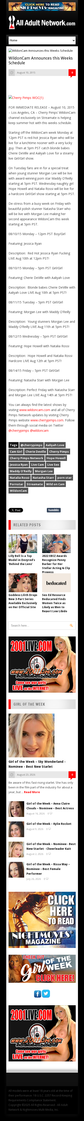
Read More (32, 792)
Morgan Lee (44, 471)
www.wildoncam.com (34, 410)
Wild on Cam (55, 484)
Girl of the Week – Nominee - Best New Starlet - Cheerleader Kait (51, 846)
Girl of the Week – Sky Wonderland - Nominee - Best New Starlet (37, 764)
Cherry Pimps (59, 451)
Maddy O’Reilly (21, 471)
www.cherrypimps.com (46, 420)
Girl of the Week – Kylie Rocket (48, 823)
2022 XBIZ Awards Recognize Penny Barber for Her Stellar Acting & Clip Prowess (56, 564)
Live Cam (37, 465)
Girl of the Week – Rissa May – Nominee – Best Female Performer (48, 869)
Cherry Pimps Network (26, 458)
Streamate (35, 484)
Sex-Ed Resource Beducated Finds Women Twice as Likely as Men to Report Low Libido (54, 603)
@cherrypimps (19, 430)
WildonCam (18, 491)
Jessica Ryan (19, 465)
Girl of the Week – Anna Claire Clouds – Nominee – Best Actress (50, 806)
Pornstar (16, 484)
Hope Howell (56, 458)
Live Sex (53, 465)
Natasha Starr (43, 478)
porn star (64, 478)
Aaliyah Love (55, 445)
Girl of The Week (29, 704)
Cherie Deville (36, 451)
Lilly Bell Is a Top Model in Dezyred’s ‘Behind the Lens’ (22, 560)
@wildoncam (39, 430)
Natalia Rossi (19, 478)
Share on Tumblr (54, 510)
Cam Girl (16, 451)
